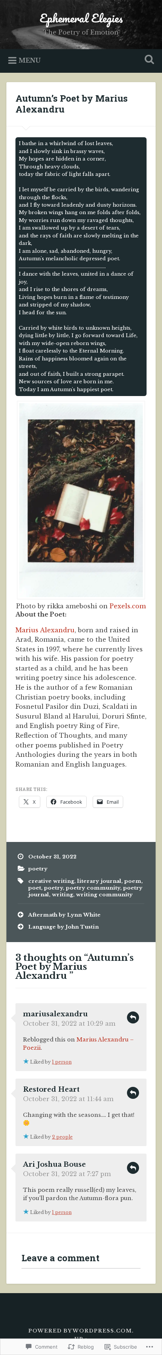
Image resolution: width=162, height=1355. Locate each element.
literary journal (99, 881)
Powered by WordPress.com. (81, 1331)
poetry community (93, 888)
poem (132, 881)
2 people (62, 1137)
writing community (104, 894)
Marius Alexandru (45, 630)
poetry (37, 869)
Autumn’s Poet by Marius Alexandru (71, 103)
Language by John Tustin (63, 927)
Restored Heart (51, 1089)
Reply (133, 1017)
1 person (62, 1062)
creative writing (51, 881)
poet (34, 888)
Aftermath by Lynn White (64, 915)
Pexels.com (128, 606)
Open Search (148, 60)
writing (62, 894)
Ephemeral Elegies (81, 18)
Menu (29, 60)
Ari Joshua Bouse (54, 1164)
